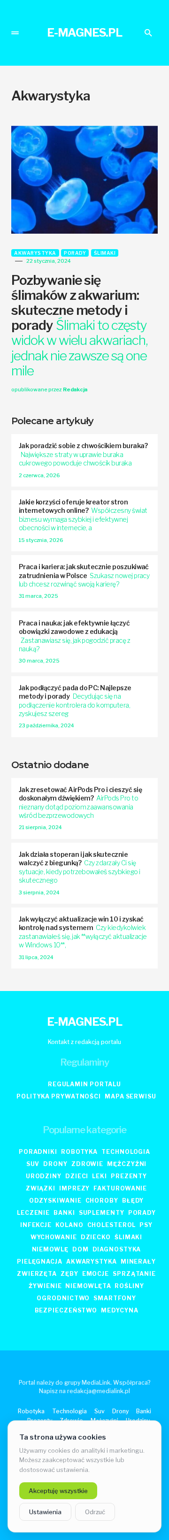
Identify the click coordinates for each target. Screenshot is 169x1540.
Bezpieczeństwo (66, 1310)
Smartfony (114, 1298)
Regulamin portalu (84, 1084)
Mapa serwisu (130, 1096)
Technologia (125, 1151)
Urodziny (43, 1176)
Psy (146, 1224)
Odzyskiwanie (55, 1200)
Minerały (138, 1261)
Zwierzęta (37, 1273)
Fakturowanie (120, 1188)
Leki (99, 1176)
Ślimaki (105, 253)
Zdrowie (87, 1163)
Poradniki (38, 1151)
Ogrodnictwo (63, 1298)
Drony (55, 1163)
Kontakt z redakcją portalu (84, 1041)
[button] (15, 33)
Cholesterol (111, 1224)
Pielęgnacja (39, 1261)
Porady (75, 253)
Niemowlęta (88, 1285)
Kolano (69, 1224)
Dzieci (76, 1176)
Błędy (133, 1200)
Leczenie (33, 1212)
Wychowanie (54, 1237)
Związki (40, 1188)
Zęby (69, 1273)
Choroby (101, 1200)
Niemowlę (50, 1249)
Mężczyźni (126, 1163)
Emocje (95, 1273)
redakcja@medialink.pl (98, 1391)
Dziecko (96, 1237)
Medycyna (119, 1310)
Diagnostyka (116, 1249)
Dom (80, 1249)
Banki (64, 1212)
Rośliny (129, 1285)
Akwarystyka (35, 253)
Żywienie (45, 1285)
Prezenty (129, 1176)
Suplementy (101, 1212)
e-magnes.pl (84, 32)
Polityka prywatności (58, 1096)
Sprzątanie (134, 1273)
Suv (33, 1163)
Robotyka (79, 1151)
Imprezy (74, 1188)
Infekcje (36, 1224)
